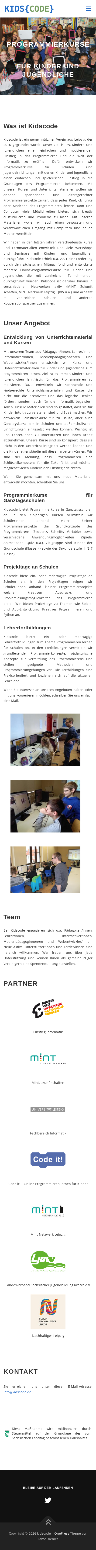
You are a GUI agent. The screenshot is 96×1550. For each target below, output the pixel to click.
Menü (88, 8)
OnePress (61, 1533)
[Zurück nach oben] (48, 1522)
